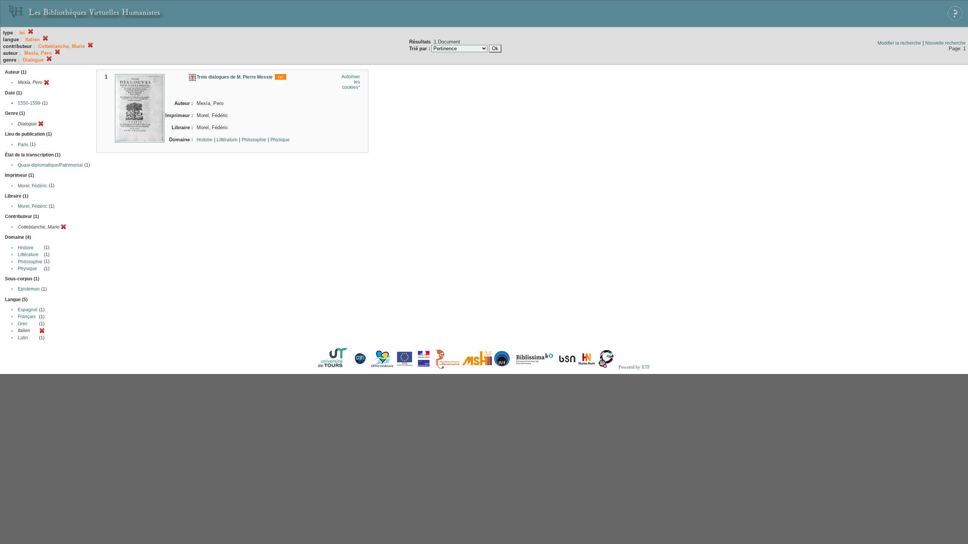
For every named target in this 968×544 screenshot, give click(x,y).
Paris (23, 144)
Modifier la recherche (899, 43)
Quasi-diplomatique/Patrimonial (50, 165)
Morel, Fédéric (32, 186)
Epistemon (29, 289)
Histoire (26, 247)
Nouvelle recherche (945, 43)
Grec (23, 323)
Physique (27, 268)
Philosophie (30, 261)
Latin (23, 337)
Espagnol (27, 309)
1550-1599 (29, 103)
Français (27, 316)
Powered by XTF (634, 367)
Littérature (28, 254)
